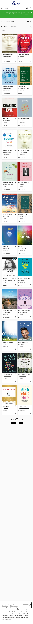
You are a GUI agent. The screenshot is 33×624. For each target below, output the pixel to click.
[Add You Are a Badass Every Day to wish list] (31, 285)
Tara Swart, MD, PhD (23, 248)
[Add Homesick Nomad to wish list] (15, 317)
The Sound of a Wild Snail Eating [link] (9, 182)
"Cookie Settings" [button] (23, 614)
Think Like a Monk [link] (23, 342)
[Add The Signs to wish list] (31, 253)
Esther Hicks (6, 216)
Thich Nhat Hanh (23, 312)
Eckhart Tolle (6, 344)
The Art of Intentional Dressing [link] (24, 182)
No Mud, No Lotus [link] (7, 374)
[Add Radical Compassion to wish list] (31, 126)
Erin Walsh (21, 184)
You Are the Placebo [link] (8, 54)
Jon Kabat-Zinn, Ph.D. (24, 88)
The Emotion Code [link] (7, 150)
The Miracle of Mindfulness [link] (24, 310)
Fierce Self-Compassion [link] (24, 54)
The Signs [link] (20, 246)
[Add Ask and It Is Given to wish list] (15, 221)
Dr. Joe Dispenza (23, 152)
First (13, 423)
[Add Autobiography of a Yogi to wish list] (15, 285)
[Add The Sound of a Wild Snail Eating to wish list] (15, 189)
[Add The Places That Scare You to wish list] (31, 381)
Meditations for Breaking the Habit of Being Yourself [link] (9, 86)
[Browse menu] (30, 8)
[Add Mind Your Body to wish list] (31, 413)
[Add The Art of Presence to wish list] (15, 349)
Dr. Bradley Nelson (8, 152)
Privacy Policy (14, 606)
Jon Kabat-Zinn (22, 216)
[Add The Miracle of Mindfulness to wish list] (31, 317)
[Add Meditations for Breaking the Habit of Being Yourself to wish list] (15, 94)
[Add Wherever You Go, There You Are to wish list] (31, 94)
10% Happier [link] (6, 406)
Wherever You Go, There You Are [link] (24, 86)
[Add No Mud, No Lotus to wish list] (15, 381)
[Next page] (22, 419)
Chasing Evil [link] (6, 118)
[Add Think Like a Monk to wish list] (31, 349)
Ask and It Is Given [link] (7, 214)
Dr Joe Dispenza (7, 56)
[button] (28, 22)
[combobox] (13, 8)
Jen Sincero (21, 280)
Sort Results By (5, 26)
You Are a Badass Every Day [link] (24, 278)
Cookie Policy (7, 619)
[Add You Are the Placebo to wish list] (15, 62)
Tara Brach (21, 120)
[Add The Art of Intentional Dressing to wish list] (31, 189)
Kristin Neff (21, 56)
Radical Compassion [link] (23, 118)
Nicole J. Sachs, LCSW (24, 408)
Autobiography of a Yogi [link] (9, 278)
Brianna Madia (7, 312)
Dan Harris (6, 408)
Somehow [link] (5, 246)
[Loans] (27, 8)
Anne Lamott (7, 248)
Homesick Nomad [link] (7, 310)
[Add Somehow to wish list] (15, 253)
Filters (3, 30)
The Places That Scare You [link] (24, 374)
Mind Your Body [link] (22, 406)
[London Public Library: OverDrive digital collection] (16, 3)
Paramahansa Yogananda (9, 280)
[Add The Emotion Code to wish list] (15, 158)
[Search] (2, 8)
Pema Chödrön (22, 376)
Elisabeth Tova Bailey (8, 184)
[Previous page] (12, 419)
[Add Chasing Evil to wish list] (15, 126)
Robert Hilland (7, 120)
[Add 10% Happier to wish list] (15, 413)
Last (21, 423)
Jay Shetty (21, 344)
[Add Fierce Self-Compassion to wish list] (31, 62)
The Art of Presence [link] (8, 342)
